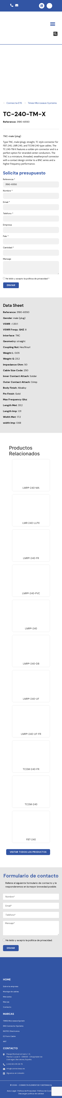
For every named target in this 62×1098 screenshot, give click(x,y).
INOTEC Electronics (11, 1031)
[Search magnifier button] (55, 34)
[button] (53, 24)
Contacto (7, 1007)
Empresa (7, 225)
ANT (4, 1041)
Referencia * (9, 179)
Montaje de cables (11, 991)
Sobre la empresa (10, 986)
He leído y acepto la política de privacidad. (29, 940)
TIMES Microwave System (14, 1021)
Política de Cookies (45, 1091)
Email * (6, 202)
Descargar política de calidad (31, 1093)
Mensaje (7, 259)
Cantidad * (8, 247)
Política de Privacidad (26, 1091)
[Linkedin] (41, 5)
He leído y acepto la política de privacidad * (27, 278)
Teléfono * (8, 213)
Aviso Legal (11, 1091)
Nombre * (8, 191)
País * (6, 236)
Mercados (7, 997)
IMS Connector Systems (13, 1026)
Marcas (6, 1002)
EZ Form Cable (9, 1036)
